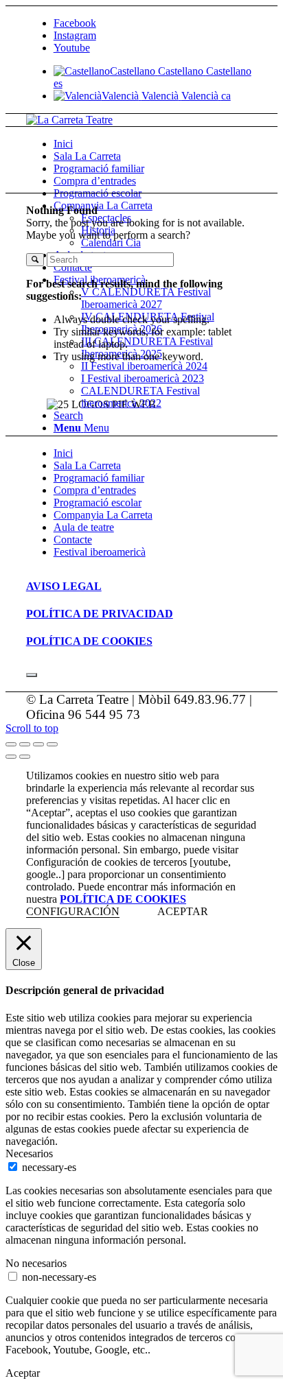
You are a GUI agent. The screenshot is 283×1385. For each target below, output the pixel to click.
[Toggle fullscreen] (38, 744)
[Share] (24, 744)
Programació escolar (98, 502)
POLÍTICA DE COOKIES (123, 899)
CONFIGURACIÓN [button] (73, 911)
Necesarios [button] (29, 1153)
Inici (63, 453)
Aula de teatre (84, 527)
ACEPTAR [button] (182, 911)
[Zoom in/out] (52, 744)
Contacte (73, 539)
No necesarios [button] (36, 1263)
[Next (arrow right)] (24, 757)
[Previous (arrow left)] (10, 757)
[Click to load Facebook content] (31, 675)
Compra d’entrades (95, 490)
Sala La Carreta (87, 465)
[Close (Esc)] (10, 744)
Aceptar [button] (22, 1373)
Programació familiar (99, 478)
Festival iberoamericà (100, 552)
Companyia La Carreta (103, 515)
